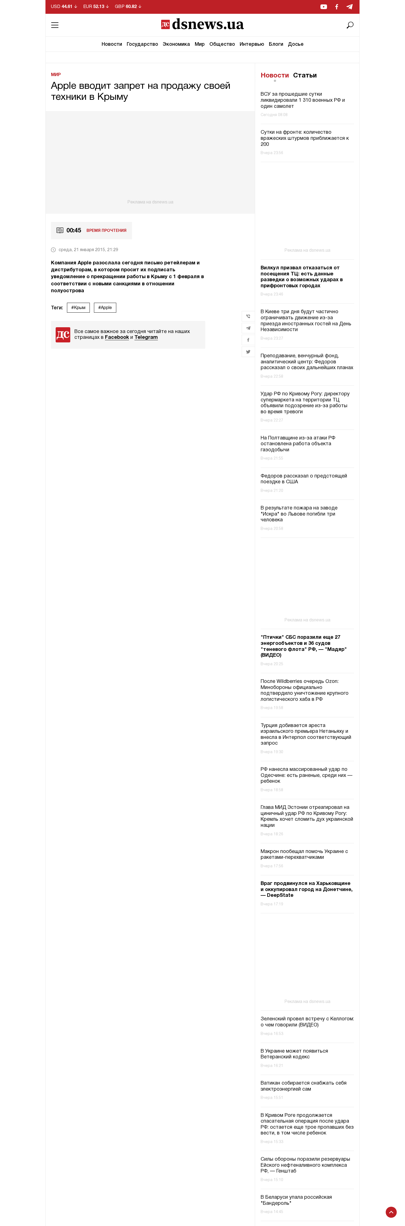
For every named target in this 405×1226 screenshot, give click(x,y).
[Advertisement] (150, 158)
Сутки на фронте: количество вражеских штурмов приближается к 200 (305, 138)
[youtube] (323, 7)
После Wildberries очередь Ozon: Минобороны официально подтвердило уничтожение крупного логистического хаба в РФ (305, 690)
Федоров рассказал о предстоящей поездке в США (304, 479)
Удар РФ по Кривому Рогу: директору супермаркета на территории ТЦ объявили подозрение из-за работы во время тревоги (305, 403)
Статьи (305, 76)
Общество (222, 44)
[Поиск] (350, 25)
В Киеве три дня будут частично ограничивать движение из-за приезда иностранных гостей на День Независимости (306, 321)
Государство (142, 44)
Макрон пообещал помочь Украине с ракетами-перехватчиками (304, 854)
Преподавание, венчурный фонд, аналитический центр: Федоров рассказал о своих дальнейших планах (307, 362)
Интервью (252, 44)
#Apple (105, 308)
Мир (200, 44)
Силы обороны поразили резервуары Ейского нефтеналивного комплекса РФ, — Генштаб (305, 1165)
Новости (112, 44)
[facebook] (336, 7)
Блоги (276, 44)
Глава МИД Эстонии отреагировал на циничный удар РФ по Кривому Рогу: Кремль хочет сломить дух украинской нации (307, 816)
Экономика (176, 44)
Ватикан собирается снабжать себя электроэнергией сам (304, 1086)
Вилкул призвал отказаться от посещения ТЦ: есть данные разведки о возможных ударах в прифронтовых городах (302, 277)
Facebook (117, 337)
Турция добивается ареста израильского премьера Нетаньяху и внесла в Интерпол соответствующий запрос (306, 734)
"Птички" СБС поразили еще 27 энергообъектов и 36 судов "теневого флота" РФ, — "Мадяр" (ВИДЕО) (304, 646)
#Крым (78, 308)
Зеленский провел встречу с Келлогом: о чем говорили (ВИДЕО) (307, 1022)
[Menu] (54, 25)
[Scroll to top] (391, 1212)
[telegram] (349, 7)
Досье (296, 44)
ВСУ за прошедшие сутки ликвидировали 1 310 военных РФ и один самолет (303, 100)
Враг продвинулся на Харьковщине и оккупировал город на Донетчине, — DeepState (307, 889)
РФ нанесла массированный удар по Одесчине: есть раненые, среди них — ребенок (306, 775)
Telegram (146, 337)
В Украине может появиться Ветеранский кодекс (294, 1054)
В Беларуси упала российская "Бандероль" (296, 1200)
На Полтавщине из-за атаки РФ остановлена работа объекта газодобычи (298, 444)
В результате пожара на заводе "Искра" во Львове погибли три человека (299, 514)
